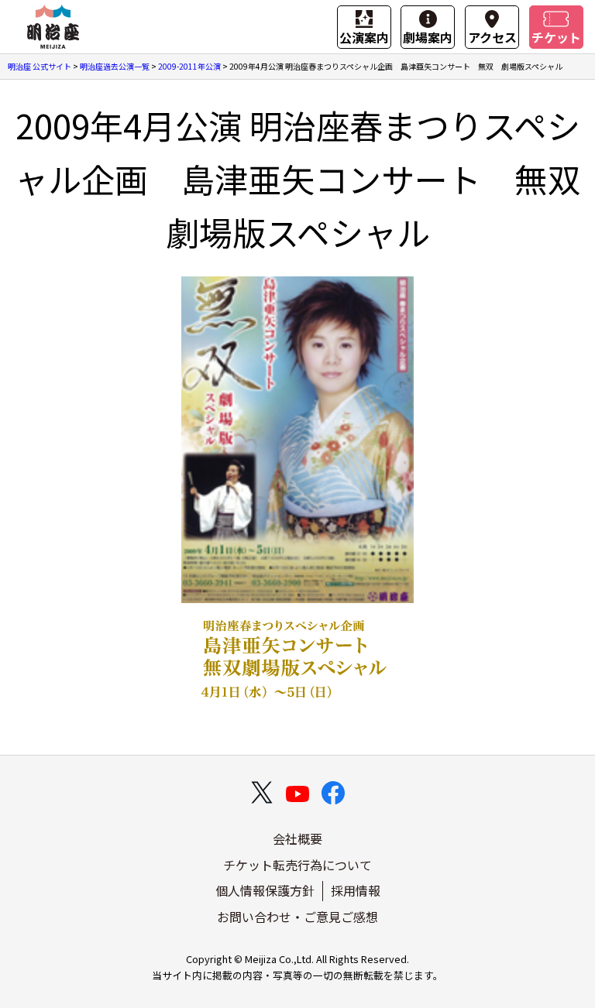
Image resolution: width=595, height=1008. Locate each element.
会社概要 (297, 838)
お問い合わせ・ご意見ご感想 (297, 916)
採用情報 (355, 890)
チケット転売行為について (297, 864)
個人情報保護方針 (265, 890)
